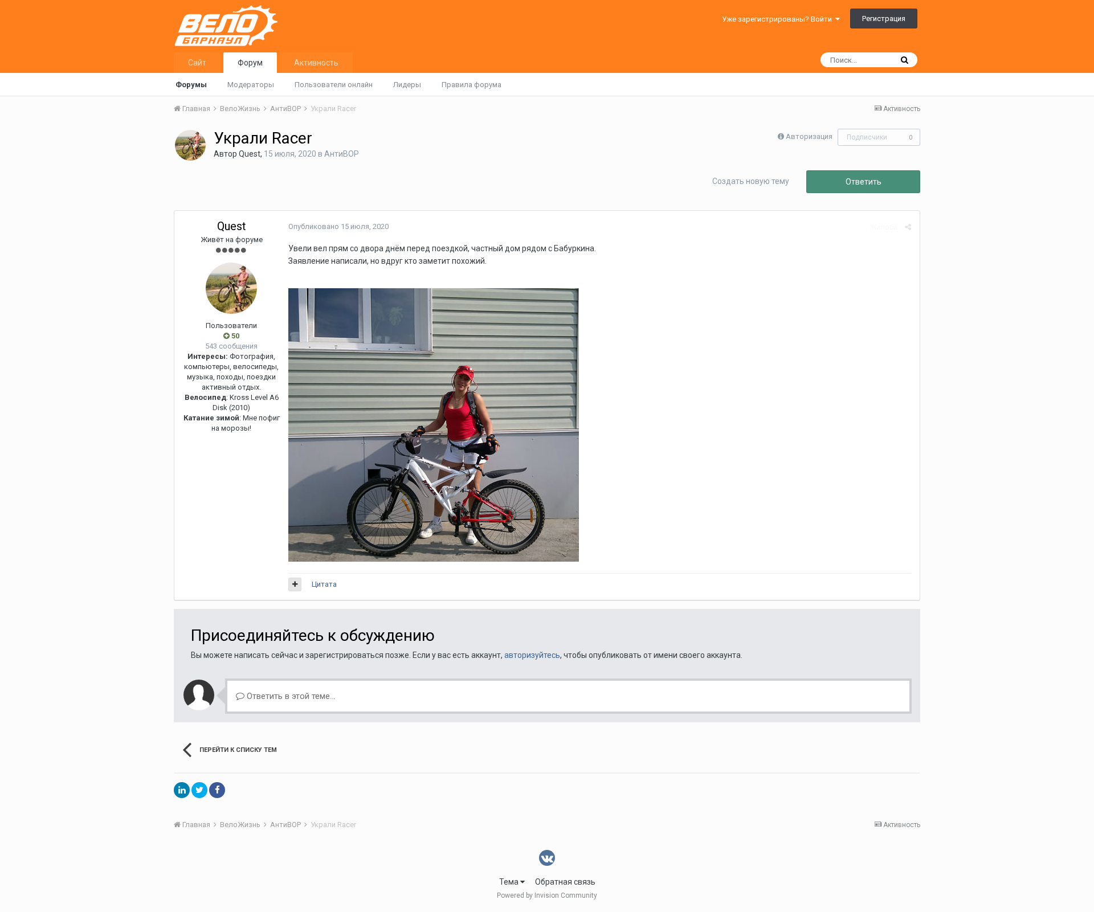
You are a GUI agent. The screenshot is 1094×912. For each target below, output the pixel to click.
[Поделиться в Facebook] (217, 790)
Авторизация (809, 136)
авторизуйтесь (532, 655)
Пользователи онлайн (334, 84)
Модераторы (250, 84)
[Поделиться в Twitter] (199, 790)
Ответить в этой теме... (289, 696)
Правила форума (471, 84)
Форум (250, 62)
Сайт (197, 62)
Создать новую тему (750, 181)
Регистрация (883, 18)
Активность (316, 62)
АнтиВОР (341, 153)
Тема (509, 881)
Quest (249, 153)
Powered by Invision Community (547, 895)
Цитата (324, 584)
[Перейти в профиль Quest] (190, 145)
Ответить (863, 181)
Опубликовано (338, 226)
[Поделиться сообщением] (908, 227)
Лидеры (407, 84)
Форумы (191, 84)
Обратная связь (565, 881)
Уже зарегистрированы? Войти (778, 19)
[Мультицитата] (294, 584)
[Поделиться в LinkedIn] (182, 790)
